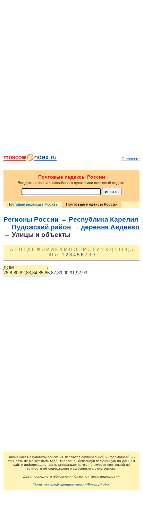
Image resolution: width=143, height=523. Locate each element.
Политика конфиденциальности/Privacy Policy (71, 484)
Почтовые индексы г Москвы (32, 204)
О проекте (130, 159)
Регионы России (31, 219)
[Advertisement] (71, 78)
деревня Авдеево (110, 227)
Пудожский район (41, 227)
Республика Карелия (103, 219)
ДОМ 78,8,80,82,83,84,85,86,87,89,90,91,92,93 (26, 270)
